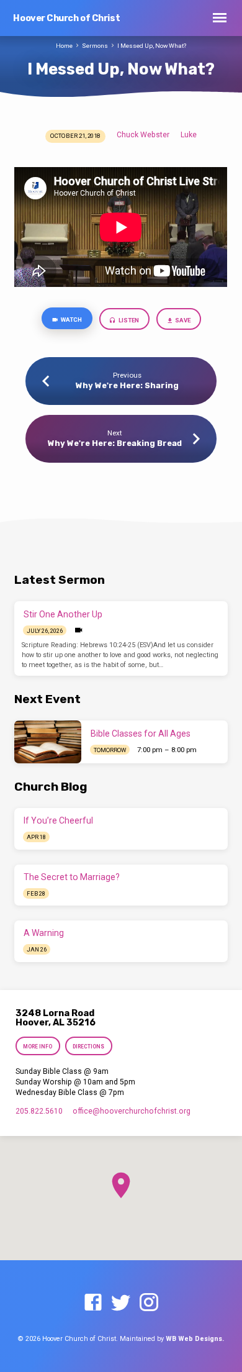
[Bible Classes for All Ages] (47, 741)
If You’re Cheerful (58, 820)
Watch (71, 319)
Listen (128, 320)
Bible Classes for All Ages (140, 733)
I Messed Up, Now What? (151, 45)
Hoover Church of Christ (66, 18)
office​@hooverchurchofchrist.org (131, 1111)
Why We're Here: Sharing (127, 385)
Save (182, 320)
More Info (38, 1046)
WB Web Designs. (195, 1339)
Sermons (95, 45)
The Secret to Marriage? (72, 877)
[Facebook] (93, 1303)
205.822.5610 (39, 1111)
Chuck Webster (143, 134)
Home (64, 45)
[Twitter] (121, 1303)
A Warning (44, 933)
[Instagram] (149, 1303)
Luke (189, 134)
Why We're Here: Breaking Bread (115, 443)
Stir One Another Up (63, 614)
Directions (88, 1046)
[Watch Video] (78, 630)
